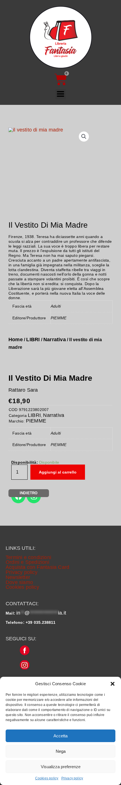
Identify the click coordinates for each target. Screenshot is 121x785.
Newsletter (18, 577)
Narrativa (54, 339)
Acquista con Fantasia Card (37, 567)
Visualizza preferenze (60, 766)
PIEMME (36, 421)
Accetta (60, 735)
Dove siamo (19, 582)
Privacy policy (72, 778)
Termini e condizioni (28, 557)
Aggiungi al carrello (58, 472)
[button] (112, 684)
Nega (61, 751)
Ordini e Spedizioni (27, 562)
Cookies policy (47, 778)
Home (15, 339)
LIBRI (33, 339)
